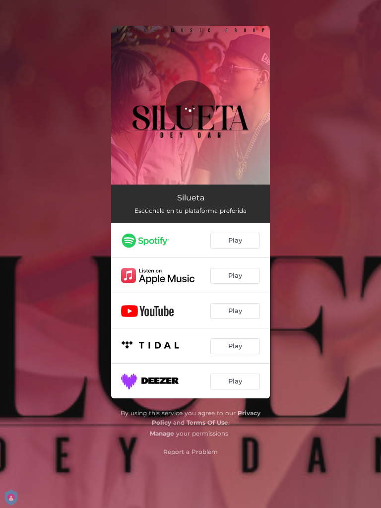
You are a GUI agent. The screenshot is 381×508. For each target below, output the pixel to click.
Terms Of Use (207, 422)
